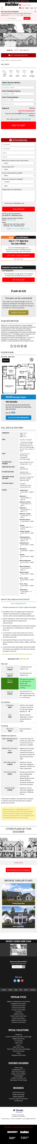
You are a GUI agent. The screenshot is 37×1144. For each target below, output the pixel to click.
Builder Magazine (18, 1097)
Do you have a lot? (8, 167)
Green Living (18, 1068)
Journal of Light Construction (18, 1099)
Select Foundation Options (11, 91)
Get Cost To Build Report (18, 255)
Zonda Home (18, 1101)
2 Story (18, 1053)
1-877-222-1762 (25, 119)
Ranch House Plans (18, 1018)
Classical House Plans (18, 1006)
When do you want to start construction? (15, 161)
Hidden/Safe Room (18, 1039)
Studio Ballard (18, 1076)
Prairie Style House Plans (18, 1016)
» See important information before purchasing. (16, 654)
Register (27, 8)
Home (2, 60)
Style (7, 60)
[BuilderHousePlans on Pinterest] (22, 980)
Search (4, 990)
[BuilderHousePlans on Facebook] (15, 980)
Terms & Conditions (14, 15)
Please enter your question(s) (12, 189)
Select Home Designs (18, 1072)
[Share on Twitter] (22, 346)
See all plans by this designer (18, 870)
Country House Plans (16, 60)
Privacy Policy (27, 15)
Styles (10, 990)
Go (23, 967)
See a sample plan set (18, 603)
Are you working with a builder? (12, 173)
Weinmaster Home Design (18, 1080)
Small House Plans (18, 1051)
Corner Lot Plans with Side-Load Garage (18, 1037)
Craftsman (18, 1012)
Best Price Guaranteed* (26, 111)
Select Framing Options (10, 97)
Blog (15, 990)
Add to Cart (18, 125)
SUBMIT (27, 18)
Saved (22, 8)
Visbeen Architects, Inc (18, 1078)
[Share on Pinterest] (25, 346)
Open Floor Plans (18, 1047)
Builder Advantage (18, 1094)
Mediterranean (18, 1014)
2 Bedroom (18, 1035)
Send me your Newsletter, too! (14, 203)
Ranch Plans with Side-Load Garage (18, 1049)
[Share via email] (11, 346)
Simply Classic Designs (18, 1074)
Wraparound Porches (18, 1055)
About (26, 990)
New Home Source (19, 1092)
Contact (32, 990)
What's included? (6, 84)
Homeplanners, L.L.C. (18, 1070)
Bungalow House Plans (18, 1004)
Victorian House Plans (18, 1022)
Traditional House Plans (18, 1020)
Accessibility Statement (29, 1118)
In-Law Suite (19, 1041)
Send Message (18, 209)
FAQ (20, 990)
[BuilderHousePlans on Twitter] (18, 980)
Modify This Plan (18, 313)
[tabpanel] (18, 35)
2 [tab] (20, 49)
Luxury (18, 1045)
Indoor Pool (18, 1043)
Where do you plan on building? (13, 179)
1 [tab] (17, 49)
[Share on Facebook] (18, 346)
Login (31, 8)
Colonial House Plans (18, 1008)
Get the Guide (18, 280)
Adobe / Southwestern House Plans (18, 1001)
